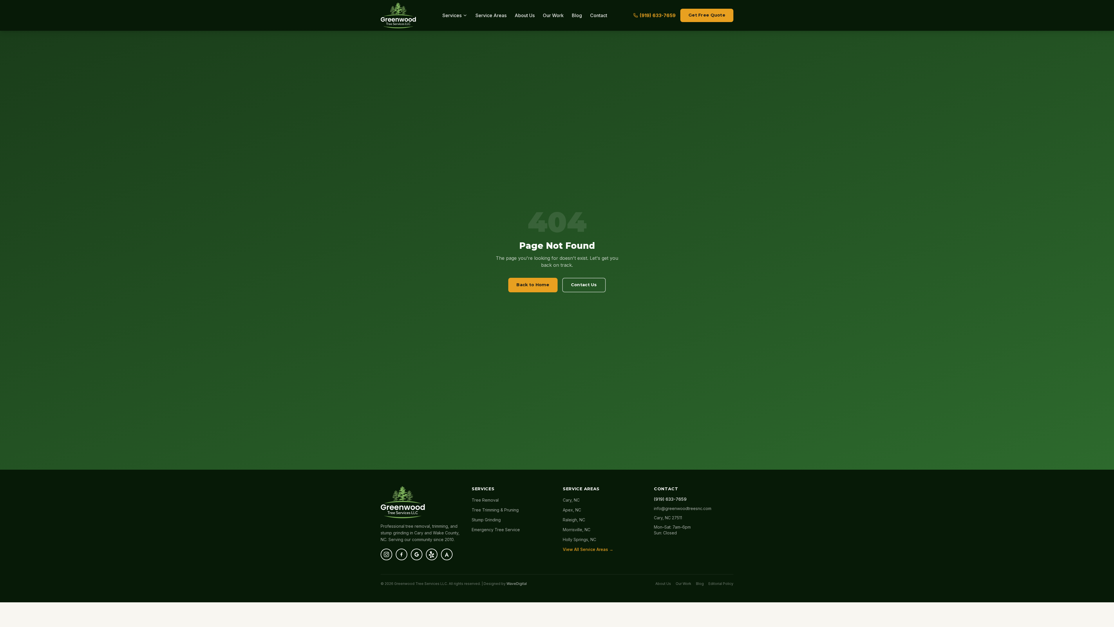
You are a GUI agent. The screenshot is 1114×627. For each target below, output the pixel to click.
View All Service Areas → (588, 549)
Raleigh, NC (574, 519)
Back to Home (532, 284)
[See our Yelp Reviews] (431, 554)
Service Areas (491, 15)
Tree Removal (485, 500)
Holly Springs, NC (579, 539)
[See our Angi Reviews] (447, 554)
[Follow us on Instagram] (386, 554)
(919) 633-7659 (658, 15)
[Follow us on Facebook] (401, 554)
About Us (525, 15)
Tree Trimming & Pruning (495, 509)
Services (452, 15)
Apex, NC (572, 509)
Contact (598, 15)
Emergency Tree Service (496, 529)
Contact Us (584, 284)
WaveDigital (517, 583)
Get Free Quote (706, 15)
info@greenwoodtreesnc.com (682, 508)
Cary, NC (571, 500)
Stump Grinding (486, 519)
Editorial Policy (720, 583)
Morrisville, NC (576, 529)
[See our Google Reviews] (416, 554)
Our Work (553, 15)
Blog (577, 15)
